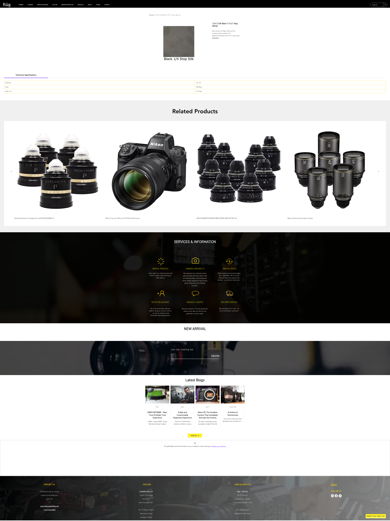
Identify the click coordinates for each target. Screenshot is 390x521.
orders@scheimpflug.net (49, 506)
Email (173, 354)
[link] (26, 75)
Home (151, 15)
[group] (195, 173)
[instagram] (340, 495)
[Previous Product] (11, 171)
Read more (215, 38)
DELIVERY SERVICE (229, 302)
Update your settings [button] (218, 446)
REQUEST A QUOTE (195, 302)
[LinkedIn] (332, 495)
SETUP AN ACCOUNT (160, 302)
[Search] (385, 5)
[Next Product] (378, 171)
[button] (195, 311)
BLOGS (334, 485)
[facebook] (336, 495)
